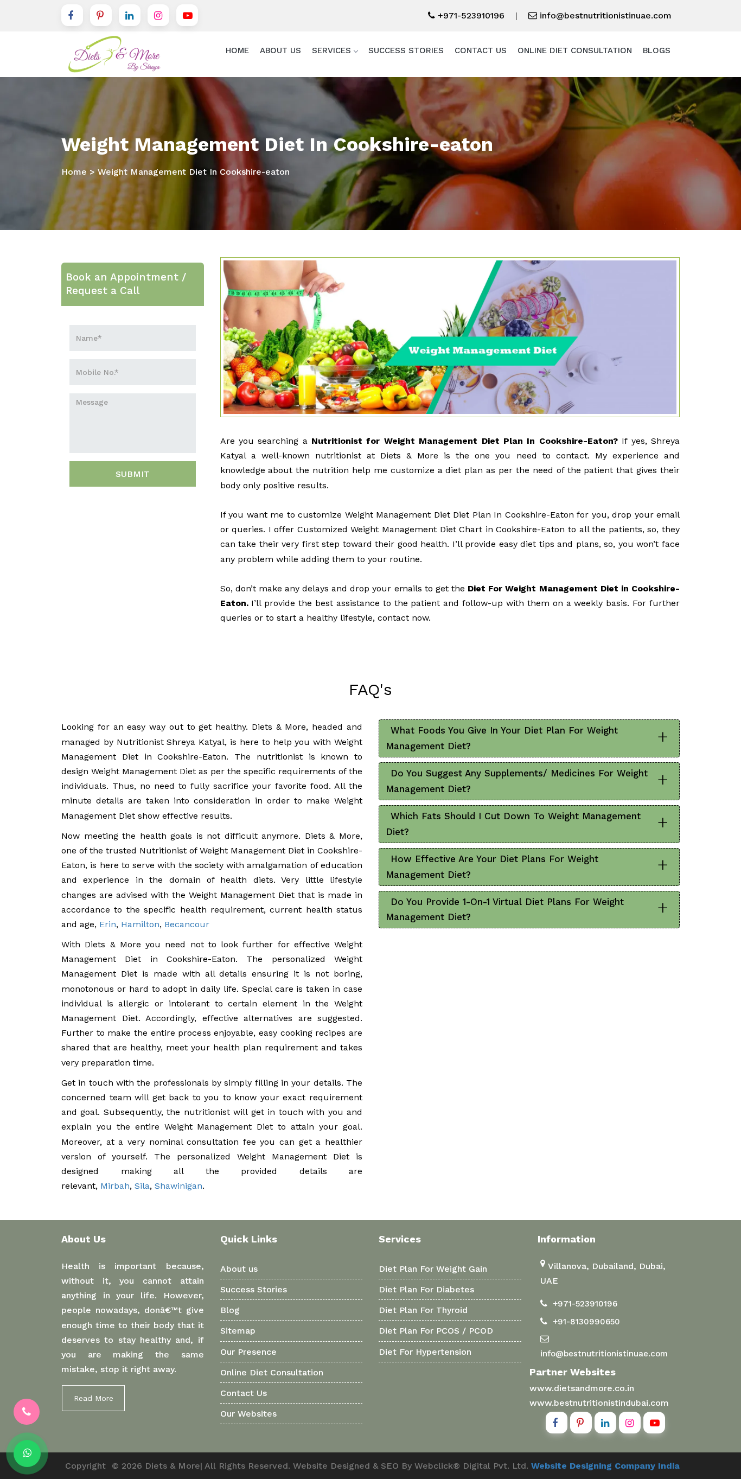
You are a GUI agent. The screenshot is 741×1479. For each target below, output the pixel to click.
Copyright (85, 1466)
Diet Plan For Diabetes (426, 1289)
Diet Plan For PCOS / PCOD (436, 1330)
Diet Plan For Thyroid (423, 1310)
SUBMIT (133, 474)
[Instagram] (158, 15)
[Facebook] (72, 15)
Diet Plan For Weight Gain (433, 1269)
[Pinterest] (101, 15)
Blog (230, 1310)
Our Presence (248, 1352)
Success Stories (406, 50)
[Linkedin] (129, 15)
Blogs (656, 50)
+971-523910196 (469, 15)
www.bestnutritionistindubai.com (599, 1403)
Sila (142, 1186)
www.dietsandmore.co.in (581, 1388)
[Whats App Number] (27, 1453)
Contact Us (481, 50)
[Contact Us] (27, 1412)
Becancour (186, 924)
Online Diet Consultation (575, 50)
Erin (107, 924)
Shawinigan (178, 1186)
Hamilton (140, 924)
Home (237, 50)
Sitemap (237, 1330)
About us (239, 1269)
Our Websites (248, 1413)
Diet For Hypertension (425, 1352)
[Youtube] (187, 15)
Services (331, 50)
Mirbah (115, 1186)
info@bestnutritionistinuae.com (604, 15)
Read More (93, 1398)
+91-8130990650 (586, 1322)
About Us (280, 50)
